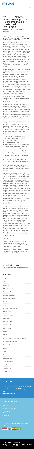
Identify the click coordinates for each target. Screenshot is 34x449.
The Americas (7, 364)
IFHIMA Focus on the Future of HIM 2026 (15, 338)
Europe (5, 301)
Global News (7, 311)
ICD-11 (5, 335)
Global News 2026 (8, 315)
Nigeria (5, 354)
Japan (5, 348)
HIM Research (7, 328)
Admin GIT (7, 29)
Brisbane (6, 285)
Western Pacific (8, 371)
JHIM (5, 351)
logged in (13, 267)
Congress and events (8, 408)
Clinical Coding (8, 288)
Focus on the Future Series (11, 308)
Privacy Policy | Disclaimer (11, 442)
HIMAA (5, 331)
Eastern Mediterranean (10, 298)
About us (5, 405)
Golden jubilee (7, 318)
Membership (6, 413)
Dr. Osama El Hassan (9, 295)
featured (21, 29)
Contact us (5, 415)
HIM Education (7, 325)
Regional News (7, 358)
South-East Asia (8, 361)
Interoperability (7, 345)
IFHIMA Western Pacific (10, 341)
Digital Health (7, 291)
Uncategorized (7, 368)
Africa (5, 278)
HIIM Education (8, 321)
